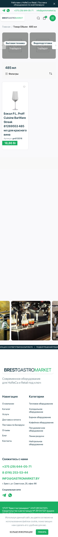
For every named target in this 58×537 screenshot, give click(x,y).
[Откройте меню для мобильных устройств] (52, 18)
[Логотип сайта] (12, 17)
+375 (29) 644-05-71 (23, 10)
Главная (6, 26)
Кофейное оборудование (41, 422)
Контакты (7, 441)
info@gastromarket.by (46, 10)
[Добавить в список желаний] (24, 86)
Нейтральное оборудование (36, 443)
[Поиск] (38, 18)
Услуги (5, 414)
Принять (42, 532)
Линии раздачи (36, 436)
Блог (4, 435)
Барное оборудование (40, 417)
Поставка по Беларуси (13, 425)
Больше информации (21, 532)
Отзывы (6, 430)
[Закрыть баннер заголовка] (54, 3)
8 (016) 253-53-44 (15, 472)
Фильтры (13, 74)
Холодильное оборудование (36, 410)
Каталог (6, 409)
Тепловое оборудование (41, 403)
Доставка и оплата (11, 419)
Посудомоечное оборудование (37, 429)
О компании (8, 403)
